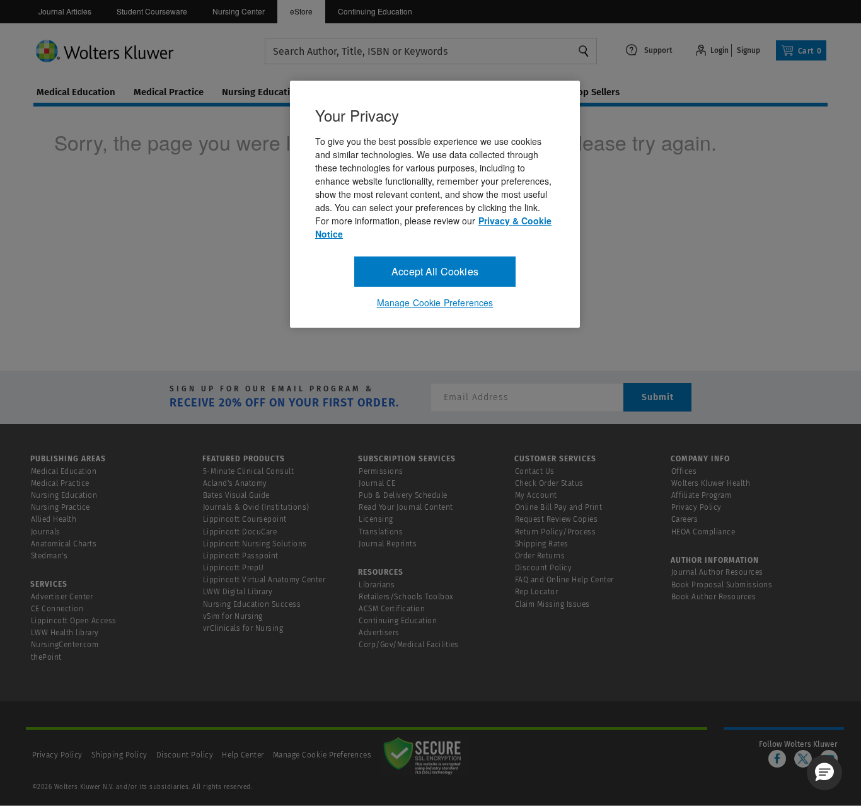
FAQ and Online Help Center (564, 579)
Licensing (376, 519)
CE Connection (57, 608)
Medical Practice (60, 483)
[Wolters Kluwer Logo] (149, 50)
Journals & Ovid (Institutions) (256, 507)
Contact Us (535, 471)
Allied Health (54, 519)
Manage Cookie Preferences (322, 755)
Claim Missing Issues (552, 604)
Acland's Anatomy (235, 483)
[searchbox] (430, 51)
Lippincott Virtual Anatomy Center (264, 579)
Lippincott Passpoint (241, 555)
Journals (46, 531)
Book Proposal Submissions (722, 584)
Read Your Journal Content (406, 507)
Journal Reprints (388, 543)
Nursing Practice (60, 507)
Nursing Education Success (252, 604)
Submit (658, 397)
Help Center (244, 755)
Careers (684, 519)
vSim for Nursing (233, 616)
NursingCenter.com (65, 644)
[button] (824, 772)
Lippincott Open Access (74, 620)
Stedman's (49, 555)
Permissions (381, 471)
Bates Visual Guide (236, 495)
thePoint (46, 657)
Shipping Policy (119, 755)
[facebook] (777, 759)
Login (719, 50)
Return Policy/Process (555, 531)
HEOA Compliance (703, 531)
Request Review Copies (556, 519)
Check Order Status (549, 483)
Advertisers (379, 632)
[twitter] (803, 759)
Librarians (377, 584)
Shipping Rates (542, 543)
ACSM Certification (392, 608)
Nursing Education (64, 495)
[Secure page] (425, 755)
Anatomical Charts (64, 543)
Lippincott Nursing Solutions (255, 543)
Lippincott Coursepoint (245, 519)
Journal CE (377, 483)
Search (583, 51)
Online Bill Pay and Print (559, 507)
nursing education (261, 92)
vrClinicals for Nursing (243, 628)
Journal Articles (64, 11)
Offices (684, 471)
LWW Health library (65, 632)
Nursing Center (238, 11)
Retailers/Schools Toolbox (406, 596)
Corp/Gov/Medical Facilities (409, 644)
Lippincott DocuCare (240, 531)
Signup (748, 50)
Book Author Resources (713, 596)
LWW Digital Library (238, 591)
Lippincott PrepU (233, 567)
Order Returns (540, 555)
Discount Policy (543, 567)
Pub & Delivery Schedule (403, 495)
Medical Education (64, 471)
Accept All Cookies (434, 271)
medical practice (169, 92)
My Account (536, 495)
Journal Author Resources (717, 572)
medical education (76, 92)
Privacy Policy (696, 507)
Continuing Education (375, 11)
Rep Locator (536, 591)
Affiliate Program (701, 495)
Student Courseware (152, 11)
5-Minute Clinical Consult (248, 471)
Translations (381, 531)
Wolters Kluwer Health (711, 483)
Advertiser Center (62, 596)
